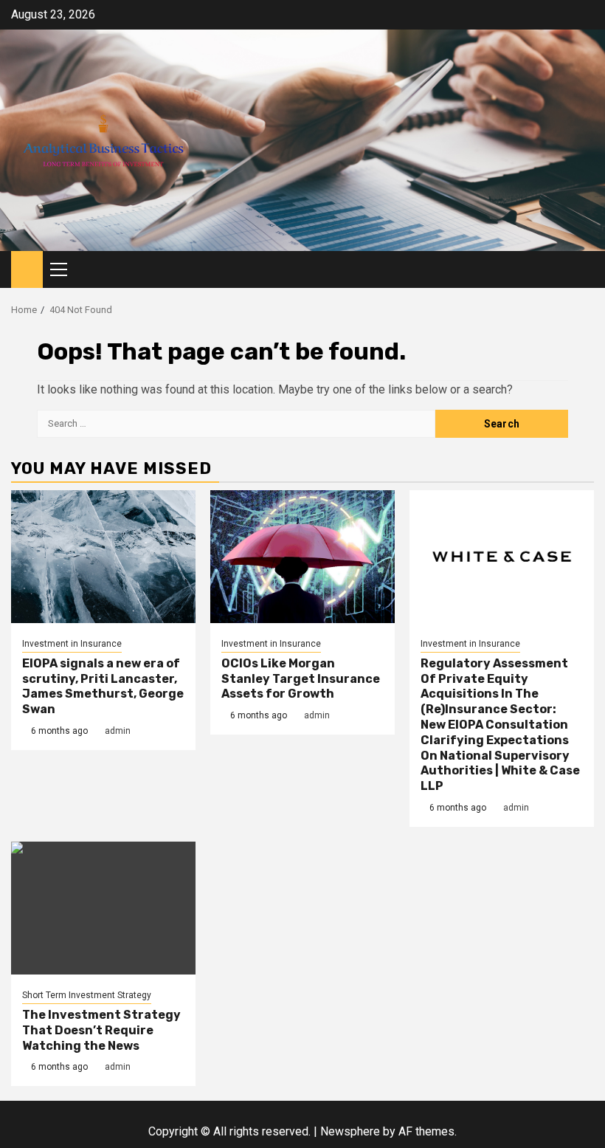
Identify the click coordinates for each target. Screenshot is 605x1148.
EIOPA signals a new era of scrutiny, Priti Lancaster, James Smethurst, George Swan (103, 686)
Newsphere (350, 1131)
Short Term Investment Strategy (86, 995)
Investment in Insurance (72, 644)
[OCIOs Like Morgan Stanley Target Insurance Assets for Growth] (302, 556)
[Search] (583, 269)
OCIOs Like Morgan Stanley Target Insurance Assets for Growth (300, 678)
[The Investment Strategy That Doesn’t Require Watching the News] (103, 908)
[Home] (27, 268)
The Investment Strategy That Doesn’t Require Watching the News (101, 1030)
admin (118, 731)
